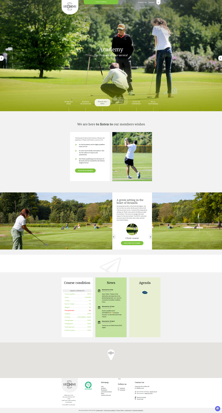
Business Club (142, 2)
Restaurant (106, 8)
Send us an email (141, 397)
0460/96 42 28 (148, 393)
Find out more (69, 103)
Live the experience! (136, 103)
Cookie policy (99, 410)
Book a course (119, 101)
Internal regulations (137, 410)
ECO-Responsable (153, 103)
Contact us (139, 382)
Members (151, 2)
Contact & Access (145, 8)
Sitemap (105, 382)
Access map (140, 399)
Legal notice (128, 410)
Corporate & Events (120, 8)
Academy (94, 8)
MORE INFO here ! (103, 103)
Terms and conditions (110, 410)
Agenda (145, 282)
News (133, 8)
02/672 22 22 (153, 391)
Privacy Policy (120, 410)
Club (85, 8)
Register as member (85, 170)
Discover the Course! (132, 243)
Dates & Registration (85, 103)
